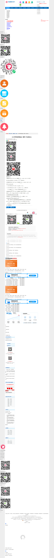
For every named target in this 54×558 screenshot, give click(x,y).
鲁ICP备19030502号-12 (37, 519)
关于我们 (11, 513)
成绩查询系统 (9, 23)
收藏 (8, 207)
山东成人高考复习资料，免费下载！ (45, 20)
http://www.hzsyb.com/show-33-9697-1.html (17, 230)
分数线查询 (8, 24)
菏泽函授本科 (32, 513)
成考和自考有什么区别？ (10, 423)
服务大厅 (8, 29)
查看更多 (6, 424)
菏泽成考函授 (36, 513)
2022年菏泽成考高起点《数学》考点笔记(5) (16, 240)
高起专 (16, 133)
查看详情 (23, 282)
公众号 (8, 27)
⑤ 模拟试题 (38, 12)
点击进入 (9, 413)
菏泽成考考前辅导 (45, 513)
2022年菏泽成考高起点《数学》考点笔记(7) (16, 241)
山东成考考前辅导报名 (10, 21)
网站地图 (27, 514)
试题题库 (14, 133)
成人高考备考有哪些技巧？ (10, 422)
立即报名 (6, 272)
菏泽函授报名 (22, 513)
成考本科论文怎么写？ (8, 412)
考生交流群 (8, 28)
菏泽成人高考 (10, 133)
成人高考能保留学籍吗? (10, 417)
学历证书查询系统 (9, 26)
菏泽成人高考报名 (26, 513)
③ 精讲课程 (38, 9)
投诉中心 (27, 521)
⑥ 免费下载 (38, 13)
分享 (13, 207)
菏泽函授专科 (40, 513)
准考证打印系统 (9, 22)
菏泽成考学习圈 (7, 411)
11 (8, 440)
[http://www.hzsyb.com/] (22, 228)
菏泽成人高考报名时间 (16, 513)
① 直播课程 (38, 6)
